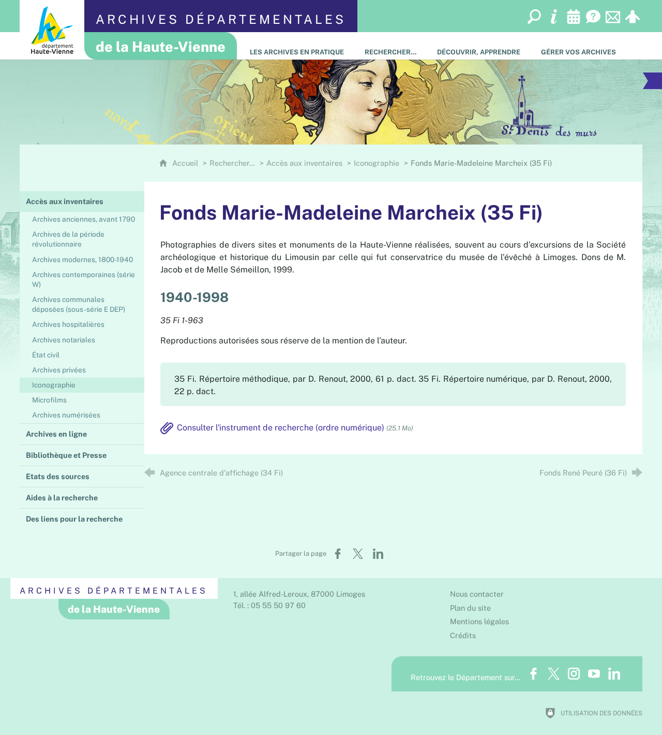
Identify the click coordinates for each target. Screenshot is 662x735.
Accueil (186, 162)
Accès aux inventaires (304, 162)
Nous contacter (477, 593)
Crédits (463, 635)
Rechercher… (232, 162)
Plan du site (470, 607)
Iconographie (376, 162)
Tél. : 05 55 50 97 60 (269, 605)
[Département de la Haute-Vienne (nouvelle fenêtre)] (52, 30)
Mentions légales (479, 621)
